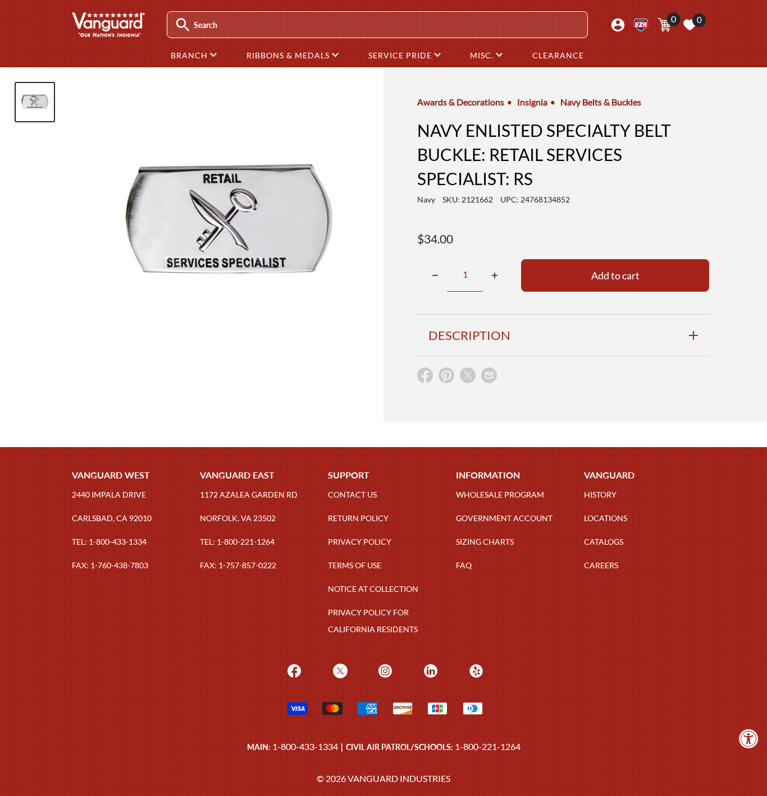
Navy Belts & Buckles (600, 101)
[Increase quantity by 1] (494, 275)
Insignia (532, 101)
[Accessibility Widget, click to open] (748, 738)
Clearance (558, 55)
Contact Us (352, 494)
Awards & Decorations (460, 101)
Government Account (504, 518)
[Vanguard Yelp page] (475, 669)
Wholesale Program (500, 494)
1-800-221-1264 (488, 746)
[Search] (183, 25)
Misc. (483, 55)
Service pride (401, 55)
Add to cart (615, 275)
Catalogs (603, 541)
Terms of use (354, 565)
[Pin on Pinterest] (446, 377)
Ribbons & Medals (289, 55)
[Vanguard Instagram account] (384, 669)
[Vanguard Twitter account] (339, 669)
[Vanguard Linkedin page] (429, 669)
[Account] (618, 25)
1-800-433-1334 (305, 746)
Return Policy (358, 518)
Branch (190, 55)
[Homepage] (108, 33)
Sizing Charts (485, 541)
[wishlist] (689, 25)
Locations (605, 518)
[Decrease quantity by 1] (435, 275)
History (600, 494)
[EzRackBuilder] (641, 25)
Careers (601, 565)
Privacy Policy (359, 541)
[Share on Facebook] (425, 377)
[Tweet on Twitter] (468, 377)
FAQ (464, 565)
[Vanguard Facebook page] (293, 669)
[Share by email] (489, 375)
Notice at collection (373, 588)
